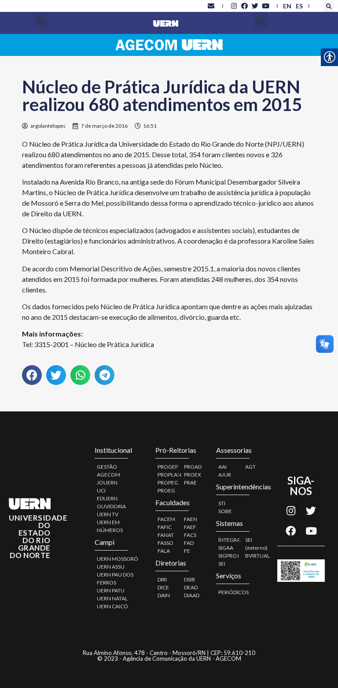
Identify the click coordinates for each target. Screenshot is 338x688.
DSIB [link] (189, 579)
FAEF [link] (190, 527)
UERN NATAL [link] (112, 598)
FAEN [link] (190, 519)
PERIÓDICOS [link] (233, 592)
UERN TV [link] (107, 514)
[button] (329, 6)
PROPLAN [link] (169, 474)
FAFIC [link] (165, 527)
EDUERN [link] (107, 498)
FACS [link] (190, 535)
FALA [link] (164, 550)
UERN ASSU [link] (111, 566)
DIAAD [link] (191, 595)
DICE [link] (163, 587)
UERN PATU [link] (111, 590)
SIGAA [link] (225, 547)
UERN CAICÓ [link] (112, 606)
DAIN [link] (164, 595)
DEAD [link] (191, 587)
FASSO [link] (165, 543)
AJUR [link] (224, 474)
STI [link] (221, 503)
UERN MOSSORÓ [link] (117, 558)
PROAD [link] (193, 466)
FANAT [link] (166, 535)
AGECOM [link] (108, 474)
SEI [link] (221, 563)
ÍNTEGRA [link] (229, 539)
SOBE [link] (225, 511)
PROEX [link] (192, 474)
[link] (211, 5)
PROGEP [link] (168, 466)
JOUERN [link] (107, 482)
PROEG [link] (166, 490)
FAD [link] (189, 543)
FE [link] (187, 550)
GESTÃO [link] (107, 466)
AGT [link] (250, 466)
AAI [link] (222, 466)
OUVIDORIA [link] (111, 506)
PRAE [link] (190, 482)
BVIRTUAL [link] (257, 555)
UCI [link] (101, 490)
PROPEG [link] (168, 482)
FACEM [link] (166, 519)
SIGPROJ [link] (228, 555)
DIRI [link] (162, 579)
